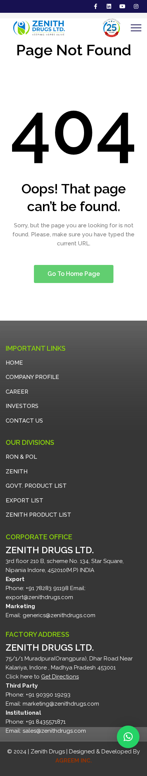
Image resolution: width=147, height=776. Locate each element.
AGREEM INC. (73, 760)
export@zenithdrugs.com (39, 597)
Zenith (17, 471)
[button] (128, 737)
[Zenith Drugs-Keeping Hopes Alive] (35, 27)
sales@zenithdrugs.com (54, 730)
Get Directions (60, 676)
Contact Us (24, 420)
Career (17, 391)
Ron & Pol (21, 456)
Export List (24, 500)
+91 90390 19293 (48, 694)
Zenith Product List (38, 514)
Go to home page (73, 273)
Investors (22, 406)
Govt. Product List (36, 485)
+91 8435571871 (46, 721)
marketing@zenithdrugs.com (61, 703)
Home (14, 362)
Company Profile (32, 377)
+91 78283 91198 (47, 588)
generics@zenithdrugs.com (59, 615)
